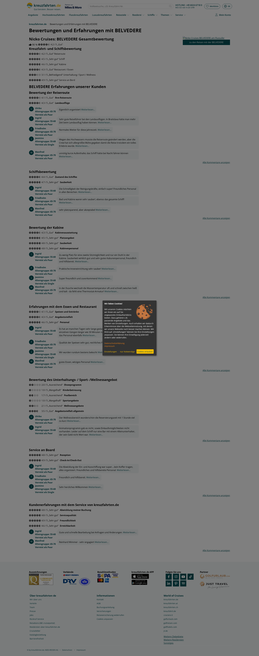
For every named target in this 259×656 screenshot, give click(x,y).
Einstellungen (110, 351)
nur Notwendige (127, 351)
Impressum (109, 346)
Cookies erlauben (145, 351)
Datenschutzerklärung (114, 343)
